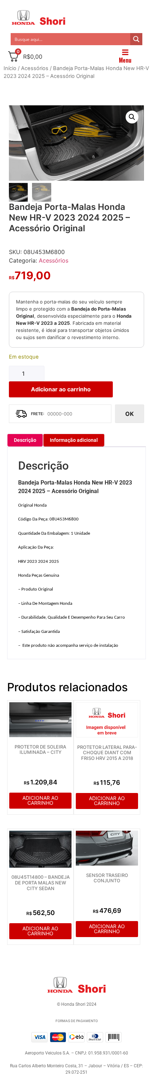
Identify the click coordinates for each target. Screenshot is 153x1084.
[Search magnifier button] (136, 39)
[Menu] (125, 52)
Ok (129, 413)
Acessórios (34, 68)
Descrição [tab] (25, 440)
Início (10, 68)
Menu (125, 60)
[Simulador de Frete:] (60, 413)
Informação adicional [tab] (74, 440)
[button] (132, 117)
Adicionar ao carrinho (61, 389)
